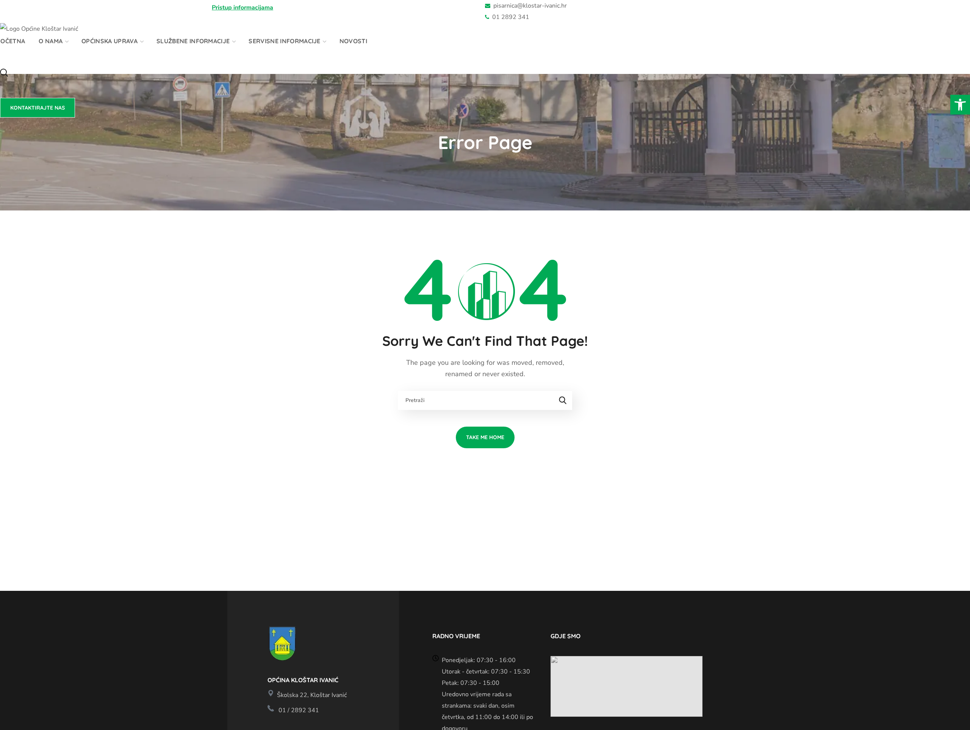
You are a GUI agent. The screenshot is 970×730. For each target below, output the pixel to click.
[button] (960, 105)
